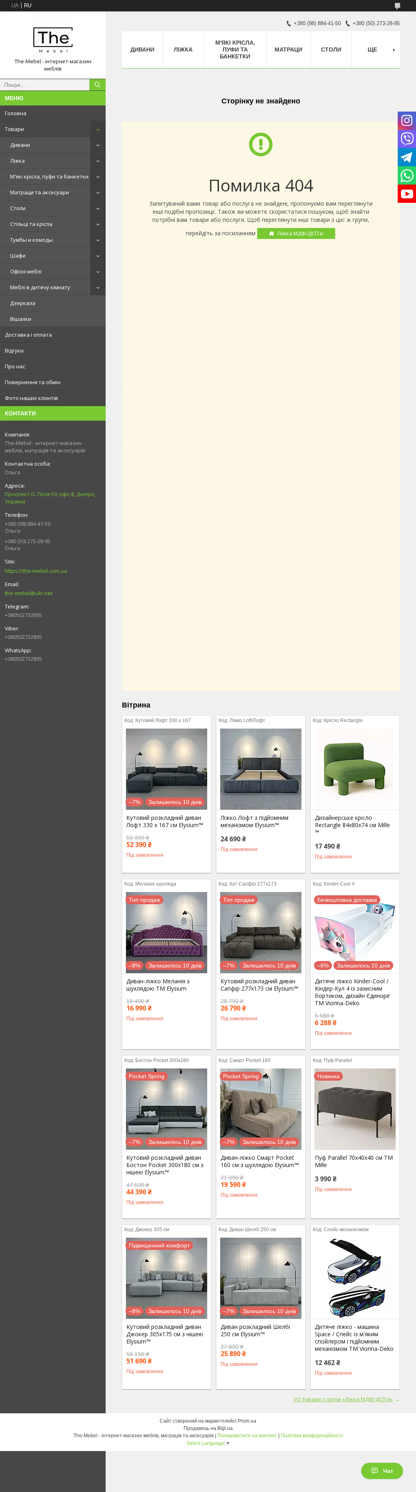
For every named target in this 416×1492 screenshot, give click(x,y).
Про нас (15, 366)
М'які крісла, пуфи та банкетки (49, 176)
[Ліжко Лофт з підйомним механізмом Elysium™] (261, 769)
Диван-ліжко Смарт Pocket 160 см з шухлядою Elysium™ (260, 1161)
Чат (388, 1471)
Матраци (288, 49)
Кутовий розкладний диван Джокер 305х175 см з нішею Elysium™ (164, 1334)
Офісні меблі (25, 271)
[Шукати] (97, 85)
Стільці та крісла (31, 224)
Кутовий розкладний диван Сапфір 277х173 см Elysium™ (259, 985)
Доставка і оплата (28, 334)
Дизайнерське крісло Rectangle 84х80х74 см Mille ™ (352, 825)
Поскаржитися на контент (247, 1435)
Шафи (18, 255)
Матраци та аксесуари (39, 192)
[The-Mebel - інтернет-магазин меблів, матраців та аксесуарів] (53, 37)
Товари (14, 129)
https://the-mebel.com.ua (36, 570)
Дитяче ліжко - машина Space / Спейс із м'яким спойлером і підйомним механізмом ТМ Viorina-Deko (354, 1337)
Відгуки (14, 350)
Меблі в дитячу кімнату (40, 287)
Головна (15, 113)
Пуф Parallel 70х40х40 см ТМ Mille (354, 1161)
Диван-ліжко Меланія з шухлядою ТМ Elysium (158, 985)
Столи (18, 208)
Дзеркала (22, 303)
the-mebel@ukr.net (28, 593)
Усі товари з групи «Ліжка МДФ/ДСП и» (343, 1399)
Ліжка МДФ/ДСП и (300, 233)
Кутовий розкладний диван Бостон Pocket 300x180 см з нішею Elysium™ (165, 1165)
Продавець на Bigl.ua (208, 1428)
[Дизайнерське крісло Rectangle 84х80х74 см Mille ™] (355, 769)
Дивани (20, 144)
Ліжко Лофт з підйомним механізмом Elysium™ (254, 821)
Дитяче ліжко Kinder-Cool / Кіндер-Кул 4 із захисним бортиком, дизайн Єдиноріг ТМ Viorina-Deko (352, 992)
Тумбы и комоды (31, 239)
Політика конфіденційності (312, 1435)
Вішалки (20, 318)
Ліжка (17, 160)
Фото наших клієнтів (31, 398)
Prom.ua (247, 1421)
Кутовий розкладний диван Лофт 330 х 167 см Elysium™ (164, 821)
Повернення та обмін (33, 382)
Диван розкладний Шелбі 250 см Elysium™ (255, 1330)
